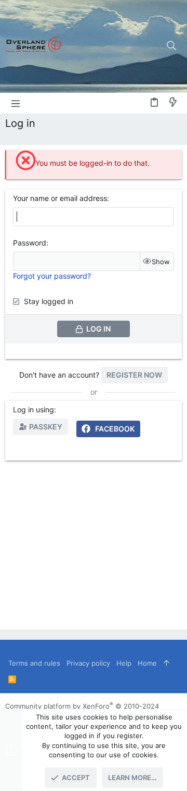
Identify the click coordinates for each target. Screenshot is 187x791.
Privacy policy (88, 663)
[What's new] (173, 102)
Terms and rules (34, 663)
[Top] (166, 663)
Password (29, 242)
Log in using (33, 409)
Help (123, 663)
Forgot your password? (52, 275)
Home (147, 663)
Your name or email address (60, 198)
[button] (15, 103)
